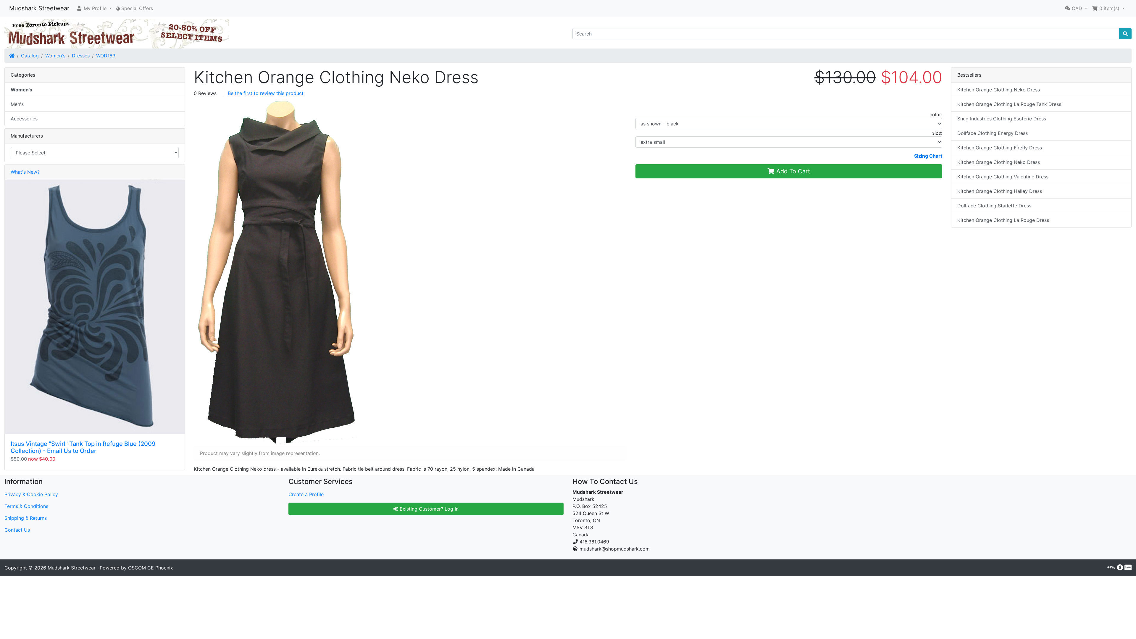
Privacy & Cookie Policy (31, 494)
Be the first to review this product (266, 93)
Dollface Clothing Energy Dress (992, 133)
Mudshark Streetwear (39, 8)
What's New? (25, 172)
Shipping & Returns (25, 518)
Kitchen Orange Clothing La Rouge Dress (1003, 220)
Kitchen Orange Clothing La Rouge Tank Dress (1009, 104)
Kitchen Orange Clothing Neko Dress (998, 90)
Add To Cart (792, 171)
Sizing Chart (928, 156)
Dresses (81, 56)
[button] (94, 8)
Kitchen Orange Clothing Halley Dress (999, 191)
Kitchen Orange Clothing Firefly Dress (999, 148)
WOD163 (105, 56)
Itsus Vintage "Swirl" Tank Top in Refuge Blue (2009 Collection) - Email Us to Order (83, 447)
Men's (17, 104)
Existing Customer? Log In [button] (428, 509)
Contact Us (17, 530)
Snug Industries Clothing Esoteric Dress (1001, 119)
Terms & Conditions (26, 506)
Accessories (24, 119)
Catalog (30, 56)
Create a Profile (306, 494)
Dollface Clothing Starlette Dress (994, 206)
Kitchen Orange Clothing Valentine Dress (1002, 177)
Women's (55, 56)
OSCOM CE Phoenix (150, 568)
